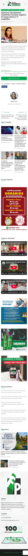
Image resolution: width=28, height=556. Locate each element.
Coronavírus (7, 83)
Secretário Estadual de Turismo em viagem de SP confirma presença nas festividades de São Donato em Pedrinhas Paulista (20, 165)
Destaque (4, 10)
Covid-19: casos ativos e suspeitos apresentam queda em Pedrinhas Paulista (7, 138)
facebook (5, 86)
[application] (14, 248)
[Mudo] (22, 254)
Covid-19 (13, 83)
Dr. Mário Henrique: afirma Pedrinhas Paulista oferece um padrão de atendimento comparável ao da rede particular (13, 411)
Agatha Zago (14, 101)
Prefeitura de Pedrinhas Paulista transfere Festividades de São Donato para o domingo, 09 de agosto (12, 404)
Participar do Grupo (14, 78)
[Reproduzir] (3, 254)
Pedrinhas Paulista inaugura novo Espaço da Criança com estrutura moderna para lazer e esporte (17, 463)
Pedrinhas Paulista (13, 10)
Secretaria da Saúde (20, 83)
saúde (22, 10)
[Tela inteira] (25, 254)
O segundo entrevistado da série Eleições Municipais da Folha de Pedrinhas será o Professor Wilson (7, 164)
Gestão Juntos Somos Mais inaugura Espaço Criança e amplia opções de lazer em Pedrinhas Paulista (14, 453)
